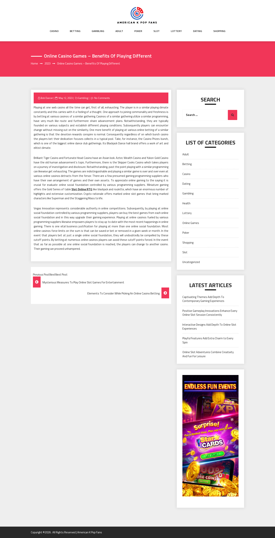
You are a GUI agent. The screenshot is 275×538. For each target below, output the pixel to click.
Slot (156, 31)
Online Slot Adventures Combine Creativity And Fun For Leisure (208, 354)
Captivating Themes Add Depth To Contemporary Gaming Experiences (203, 299)
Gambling (98, 31)
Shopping (219, 31)
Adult (119, 31)
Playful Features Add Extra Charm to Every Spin (207, 340)
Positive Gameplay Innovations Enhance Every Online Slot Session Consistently (209, 313)
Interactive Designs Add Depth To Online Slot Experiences (209, 326)
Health (186, 203)
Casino (54, 31)
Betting (75, 31)
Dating (197, 31)
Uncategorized (191, 262)
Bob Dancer (47, 98)
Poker (138, 31)
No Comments (102, 98)
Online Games (190, 223)
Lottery (176, 31)
